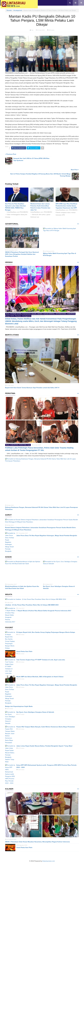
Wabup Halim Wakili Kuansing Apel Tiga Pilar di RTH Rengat (59, 254)
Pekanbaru (18, 316)
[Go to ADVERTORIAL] (78, 224)
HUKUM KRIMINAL (49, 314)
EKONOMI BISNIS (16, 314)
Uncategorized (17, 10)
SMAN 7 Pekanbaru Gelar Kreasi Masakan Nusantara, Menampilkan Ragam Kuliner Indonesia (37, 842)
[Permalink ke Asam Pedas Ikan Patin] (10, 653)
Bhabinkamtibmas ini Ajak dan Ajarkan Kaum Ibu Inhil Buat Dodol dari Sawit (22, 587)
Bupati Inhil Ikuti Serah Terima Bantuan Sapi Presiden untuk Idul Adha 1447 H (32, 387)
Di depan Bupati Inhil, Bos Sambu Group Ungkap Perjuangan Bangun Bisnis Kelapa (45, 632)
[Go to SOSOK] (78, 557)
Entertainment (26, 314)
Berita (7, 314)
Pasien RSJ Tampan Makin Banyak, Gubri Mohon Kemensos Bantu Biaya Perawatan (45, 727)
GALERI (33, 314)
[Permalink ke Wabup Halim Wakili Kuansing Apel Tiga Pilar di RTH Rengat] (61, 238)
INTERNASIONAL (61, 314)
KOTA (12, 316)
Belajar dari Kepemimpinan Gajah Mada (19, 706)
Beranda (9, 10)
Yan (32, 30)
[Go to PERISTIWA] (78, 393)
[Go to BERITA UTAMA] (78, 335)
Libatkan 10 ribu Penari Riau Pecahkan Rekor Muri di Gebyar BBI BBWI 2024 (31, 605)
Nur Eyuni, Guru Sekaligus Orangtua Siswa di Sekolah (59, 587)
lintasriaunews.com (48, 861)
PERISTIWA (23, 445)
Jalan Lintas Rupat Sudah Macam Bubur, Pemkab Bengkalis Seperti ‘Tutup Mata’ (44, 746)
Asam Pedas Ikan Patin (24, 651)
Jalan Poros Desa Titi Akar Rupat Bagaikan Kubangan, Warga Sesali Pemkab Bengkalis (46, 535)
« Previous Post (10, 154)
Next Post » (75, 169)
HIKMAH (39, 314)
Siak (28, 445)
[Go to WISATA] (78, 595)
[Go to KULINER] (78, 789)
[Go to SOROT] (78, 515)
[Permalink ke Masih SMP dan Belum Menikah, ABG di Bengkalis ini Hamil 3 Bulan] (10, 679)
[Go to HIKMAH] (78, 262)
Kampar (7, 316)
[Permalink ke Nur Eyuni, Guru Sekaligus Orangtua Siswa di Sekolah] (61, 572)
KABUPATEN (71, 314)
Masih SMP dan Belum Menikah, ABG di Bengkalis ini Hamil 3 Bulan (40, 676)
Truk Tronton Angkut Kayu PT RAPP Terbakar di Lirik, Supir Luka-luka (40, 660)
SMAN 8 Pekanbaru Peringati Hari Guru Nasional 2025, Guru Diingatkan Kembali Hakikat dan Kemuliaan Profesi (22, 254)
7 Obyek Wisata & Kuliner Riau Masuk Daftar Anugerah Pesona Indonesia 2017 (43, 610)
